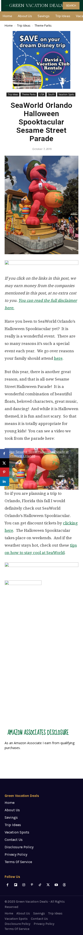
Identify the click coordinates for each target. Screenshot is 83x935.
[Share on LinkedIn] (4, 481)
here (58, 358)
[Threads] (64, 885)
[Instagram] (24, 885)
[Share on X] (4, 463)
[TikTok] (40, 885)
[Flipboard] (15, 885)
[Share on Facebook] (4, 453)
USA (41, 94)
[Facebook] (7, 885)
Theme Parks (43, 26)
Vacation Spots (66, 94)
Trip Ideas (23, 26)
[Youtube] (56, 885)
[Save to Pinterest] (4, 472)
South (51, 94)
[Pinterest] (32, 885)
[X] (48, 885)
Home (9, 26)
